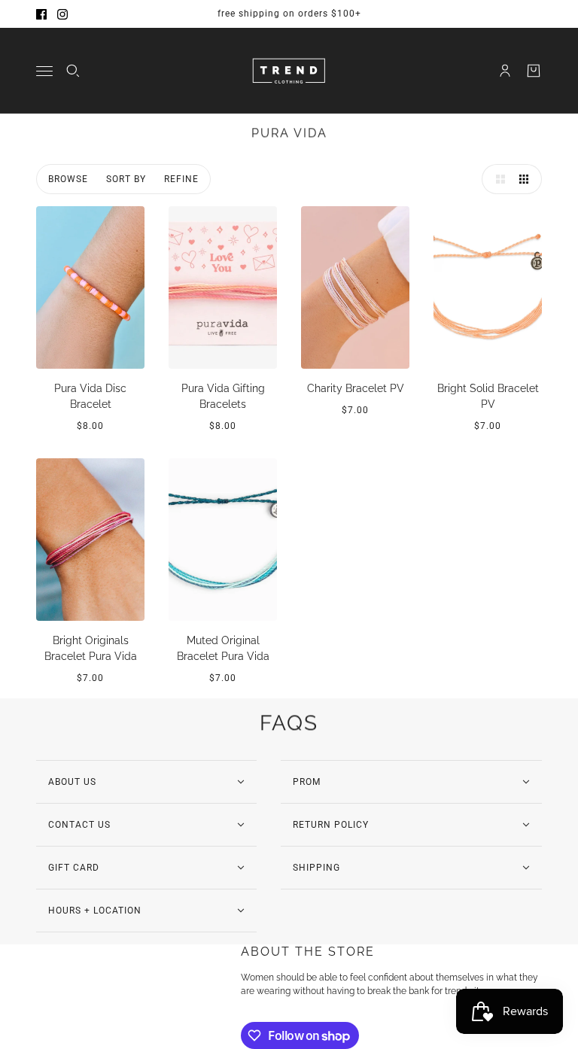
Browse (68, 179)
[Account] (505, 70)
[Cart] (533, 70)
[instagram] (62, 14)
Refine (181, 179)
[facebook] (41, 14)
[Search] (73, 70)
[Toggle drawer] (44, 71)
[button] (497, 179)
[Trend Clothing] (289, 71)
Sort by (126, 179)
